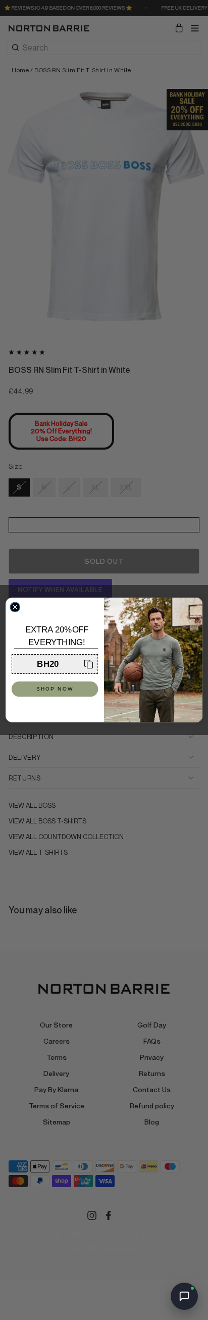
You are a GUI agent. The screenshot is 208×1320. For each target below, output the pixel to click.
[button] (55, 664)
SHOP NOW (54, 689)
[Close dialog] (15, 607)
